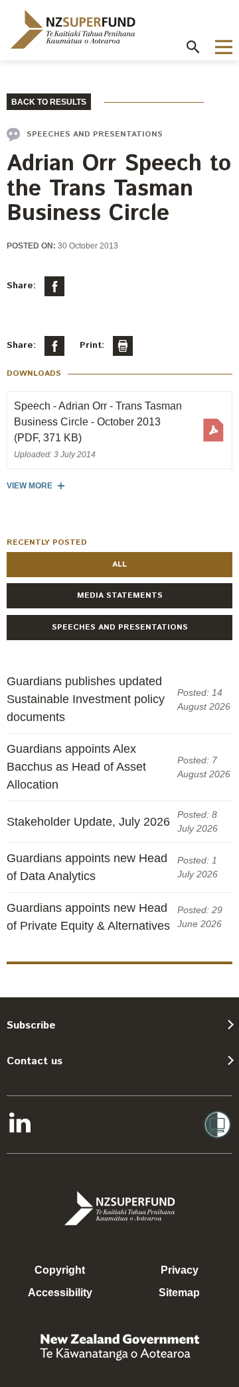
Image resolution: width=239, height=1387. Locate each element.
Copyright (60, 1270)
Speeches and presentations (120, 627)
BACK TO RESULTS (48, 102)
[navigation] (73, 29)
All (119, 564)
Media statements (120, 595)
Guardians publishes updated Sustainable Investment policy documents (86, 699)
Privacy (180, 1270)
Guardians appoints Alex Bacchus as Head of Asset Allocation (76, 766)
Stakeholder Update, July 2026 (88, 821)
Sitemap (179, 1292)
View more (29, 485)
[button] (193, 47)
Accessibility (60, 1292)
